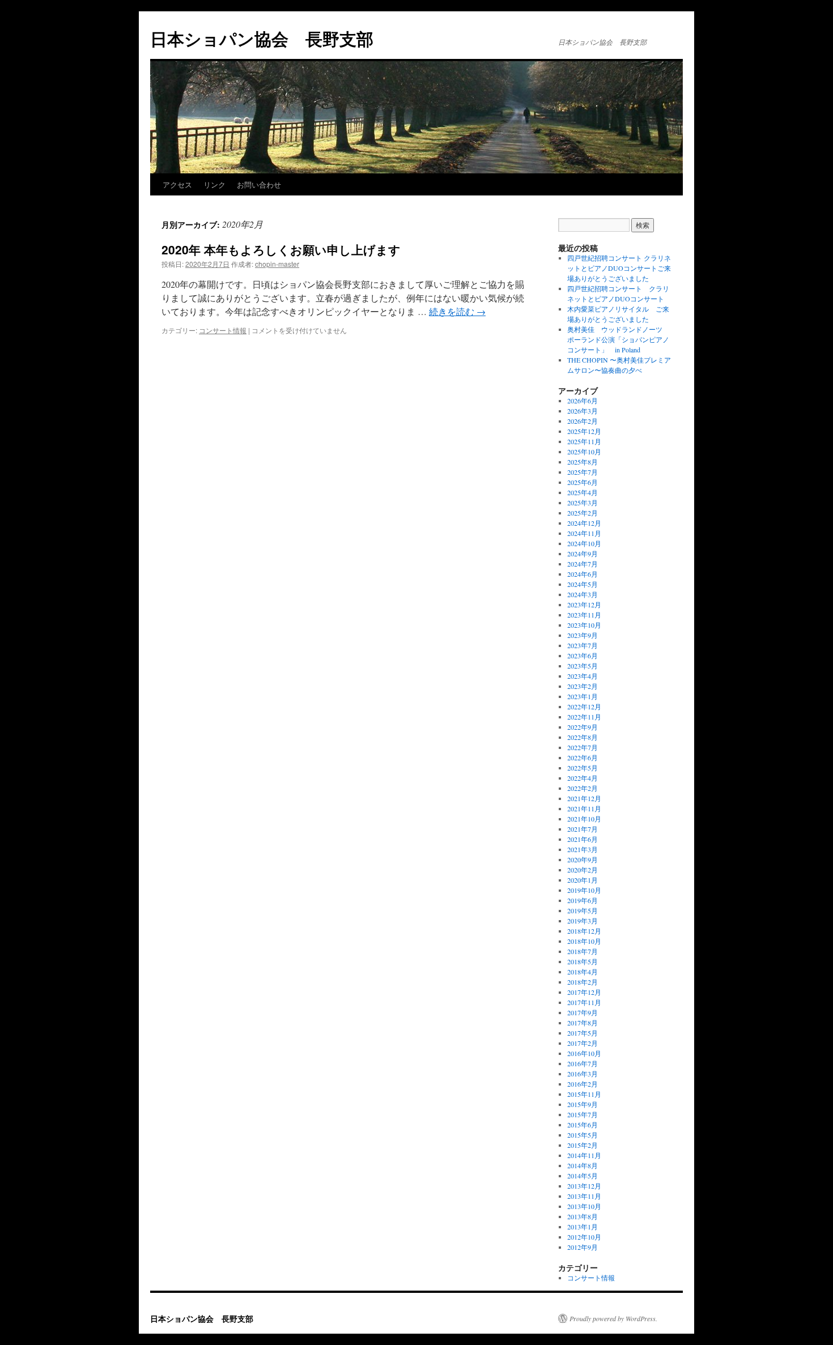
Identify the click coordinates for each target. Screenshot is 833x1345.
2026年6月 (582, 400)
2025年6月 (582, 482)
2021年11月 (584, 808)
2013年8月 (582, 1216)
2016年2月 (582, 1083)
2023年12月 (584, 604)
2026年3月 (582, 410)
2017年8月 (582, 1022)
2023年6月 (582, 655)
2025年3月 (582, 502)
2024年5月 (582, 584)
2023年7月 (582, 645)
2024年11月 (584, 533)
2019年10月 (584, 890)
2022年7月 (582, 747)
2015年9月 (582, 1104)
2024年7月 (582, 563)
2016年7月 (582, 1063)
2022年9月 (582, 726)
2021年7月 (582, 828)
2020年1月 (582, 879)
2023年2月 (582, 686)
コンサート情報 (222, 330)
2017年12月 (584, 992)
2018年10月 (584, 941)
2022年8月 (582, 737)
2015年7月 (582, 1114)
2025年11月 (584, 441)
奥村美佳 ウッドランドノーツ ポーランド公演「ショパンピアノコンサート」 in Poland (618, 339)
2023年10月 (584, 624)
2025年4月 (582, 492)
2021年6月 (582, 839)
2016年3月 (582, 1073)
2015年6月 (582, 1124)
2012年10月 (584, 1236)
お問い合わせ (259, 184)
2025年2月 (582, 512)
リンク (214, 184)
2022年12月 (584, 706)
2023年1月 (582, 696)
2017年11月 (584, 1002)
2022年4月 (582, 777)
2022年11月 (584, 716)
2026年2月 (582, 420)
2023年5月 (582, 665)
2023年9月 (582, 635)
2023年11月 (584, 614)
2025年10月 (584, 451)
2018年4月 (582, 971)
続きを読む (457, 311)
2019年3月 (582, 920)
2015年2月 (582, 1145)
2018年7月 (582, 951)
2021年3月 (582, 849)
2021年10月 (584, 818)
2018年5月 (582, 961)
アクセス (177, 184)
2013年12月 (584, 1185)
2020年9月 (582, 859)
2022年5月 (582, 767)
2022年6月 (582, 757)
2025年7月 (582, 471)
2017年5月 (582, 1032)
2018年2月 (582, 981)
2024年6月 (582, 573)
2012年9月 (582, 1247)
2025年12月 (584, 431)
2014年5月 (582, 1175)
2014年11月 (584, 1155)
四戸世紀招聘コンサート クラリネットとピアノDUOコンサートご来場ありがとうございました (619, 268)
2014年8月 (582, 1165)
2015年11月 (584, 1094)
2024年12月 (584, 522)
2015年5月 (582, 1134)
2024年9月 (582, 553)
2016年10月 (584, 1053)
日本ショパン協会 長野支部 (261, 38)
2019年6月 (582, 900)
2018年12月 (584, 930)
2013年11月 (584, 1196)
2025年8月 (582, 461)
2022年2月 (582, 788)
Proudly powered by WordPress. (613, 1318)
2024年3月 (582, 594)
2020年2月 (582, 869)
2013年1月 (582, 1226)
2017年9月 (582, 1012)
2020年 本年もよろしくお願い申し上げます (281, 249)
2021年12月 (584, 798)
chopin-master (277, 264)
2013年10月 (584, 1206)
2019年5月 (582, 910)
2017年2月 (582, 1043)
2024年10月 (584, 543)
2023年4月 (582, 675)
